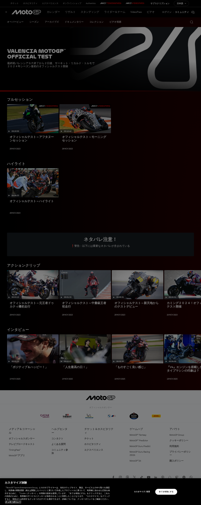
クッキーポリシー (13, 502)
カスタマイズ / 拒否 (142, 492)
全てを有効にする (166, 492)
